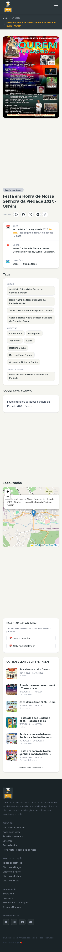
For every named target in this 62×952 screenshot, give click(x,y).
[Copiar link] (45, 214)
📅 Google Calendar (19, 637)
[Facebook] (23, 214)
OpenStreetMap (50, 545)
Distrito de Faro (11, 880)
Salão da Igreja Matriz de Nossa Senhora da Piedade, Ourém (30, 319)
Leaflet (36, 545)
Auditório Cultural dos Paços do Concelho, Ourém (26, 291)
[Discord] (31, 922)
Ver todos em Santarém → (31, 767)
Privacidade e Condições (16, 902)
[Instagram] (14, 922)
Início (5, 17)
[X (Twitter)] (31, 214)
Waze (16, 263)
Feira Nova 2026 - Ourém (34, 669)
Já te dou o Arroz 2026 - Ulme (37, 702)
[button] (34, 513)
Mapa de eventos (11, 831)
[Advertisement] (31, 153)
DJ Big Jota (34, 333)
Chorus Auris (15, 333)
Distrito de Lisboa (12, 876)
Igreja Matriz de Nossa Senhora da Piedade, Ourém (27, 301)
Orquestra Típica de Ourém (23, 362)
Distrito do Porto (12, 871)
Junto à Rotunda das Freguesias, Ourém (30, 310)
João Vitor (14, 340)
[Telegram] (38, 214)
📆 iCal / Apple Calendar (22, 645)
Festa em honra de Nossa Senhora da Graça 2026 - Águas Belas (35, 754)
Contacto (8, 897)
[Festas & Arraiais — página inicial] (8, 6)
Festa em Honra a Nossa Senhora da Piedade (28, 376)
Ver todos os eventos (14, 827)
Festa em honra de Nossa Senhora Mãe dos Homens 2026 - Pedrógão (35, 737)
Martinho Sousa (17, 347)
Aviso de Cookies (12, 906)
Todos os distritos (12, 862)
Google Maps (30, 263)
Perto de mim (10, 845)
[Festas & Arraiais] (8, 793)
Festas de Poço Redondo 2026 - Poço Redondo (34, 719)
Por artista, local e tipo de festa (19, 849)
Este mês (7, 840)
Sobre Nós (8, 893)
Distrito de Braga (12, 867)
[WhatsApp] (16, 214)
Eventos (16, 17)
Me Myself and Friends (20, 354)
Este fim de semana (13, 836)
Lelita (29, 340)
